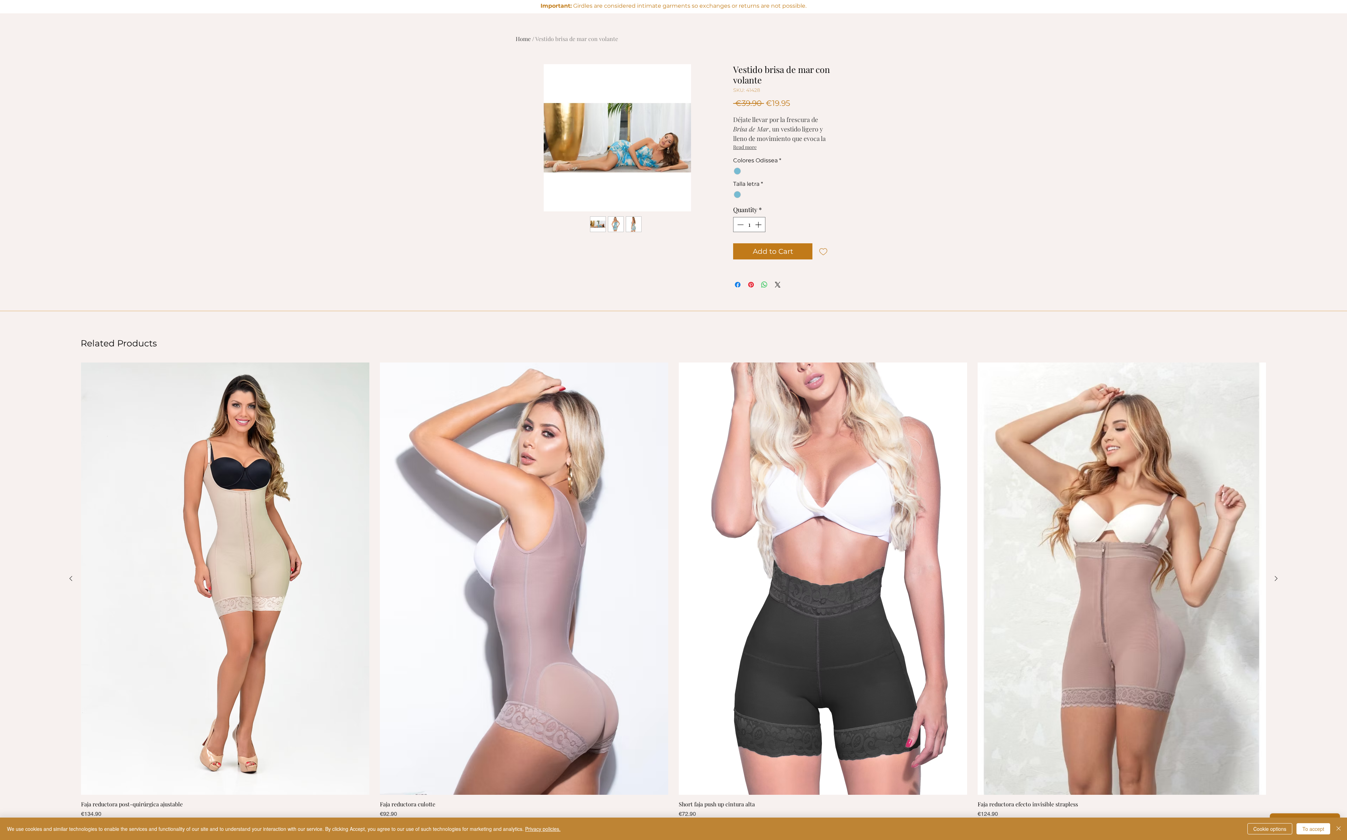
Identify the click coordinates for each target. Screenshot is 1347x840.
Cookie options (1269, 828)
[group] (673, 590)
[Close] (1338, 828)
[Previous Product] (71, 578)
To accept (1313, 828)
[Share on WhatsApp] (764, 284)
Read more (745, 147)
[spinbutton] (749, 224)
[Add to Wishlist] (823, 251)
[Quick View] (225, 579)
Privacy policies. (543, 828)
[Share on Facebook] (737, 284)
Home (523, 38)
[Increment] (758, 224)
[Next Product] (1276, 578)
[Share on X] (777, 284)
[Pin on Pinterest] (751, 284)
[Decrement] (739, 224)
